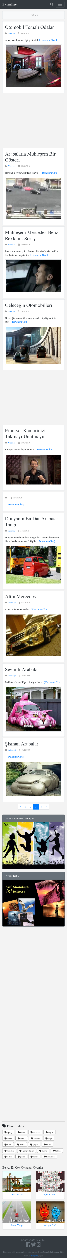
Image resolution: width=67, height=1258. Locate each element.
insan (22, 1132)
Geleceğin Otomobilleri (28, 305)
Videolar (11, 166)
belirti (35, 1156)
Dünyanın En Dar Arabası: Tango (31, 521)
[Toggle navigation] (60, 4)
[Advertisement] (33, 121)
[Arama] (51, 4)
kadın (22, 1144)
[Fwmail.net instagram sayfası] (39, 1245)
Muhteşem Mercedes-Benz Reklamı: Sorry (31, 235)
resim (9, 1144)
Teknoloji (12, 602)
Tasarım (11, 33)
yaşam (35, 1144)
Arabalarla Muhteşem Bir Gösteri (30, 156)
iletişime (34, 1255)
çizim (22, 1156)
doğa (50, 1138)
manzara (36, 1132)
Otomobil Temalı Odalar (29, 26)
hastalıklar (50, 1156)
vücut (48, 1144)
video (9, 1138)
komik (23, 1138)
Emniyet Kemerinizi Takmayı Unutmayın (25, 433)
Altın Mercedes (20, 596)
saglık (50, 1132)
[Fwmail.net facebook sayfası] (28, 1245)
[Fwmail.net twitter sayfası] (34, 1245)
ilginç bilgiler (28, 1150)
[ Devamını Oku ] (47, 40)
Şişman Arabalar (21, 743)
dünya (44, 1150)
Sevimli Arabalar (22, 669)
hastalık (10, 1150)
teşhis (9, 1156)
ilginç (9, 1132)
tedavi (58, 1150)
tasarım (36, 1138)
